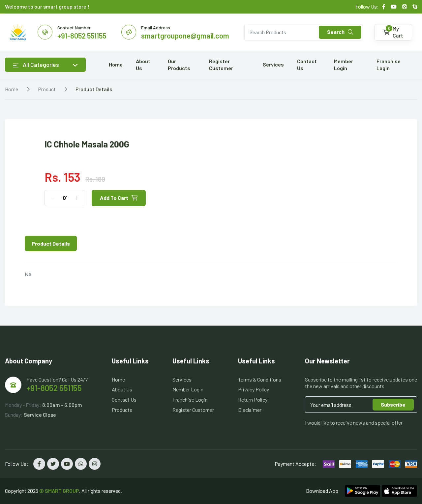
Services (273, 64)
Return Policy (252, 399)
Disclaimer (249, 410)
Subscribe (393, 404)
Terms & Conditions (259, 379)
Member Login (343, 64)
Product (47, 89)
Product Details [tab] (51, 243)
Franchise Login (389, 64)
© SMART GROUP (59, 491)
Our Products (179, 64)
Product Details (93, 89)
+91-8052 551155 (54, 388)
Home (116, 64)
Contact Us (307, 64)
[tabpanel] (211, 274)
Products (122, 410)
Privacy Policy (253, 389)
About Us (143, 64)
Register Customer (221, 64)
